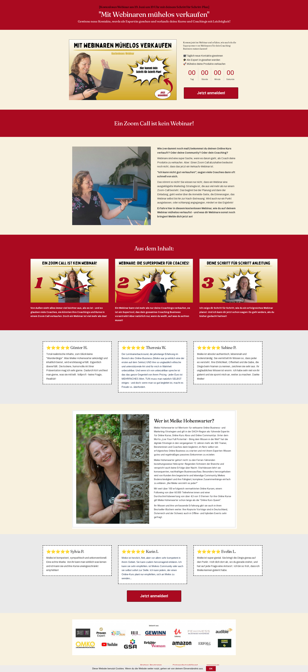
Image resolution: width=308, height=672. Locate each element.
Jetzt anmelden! (211, 93)
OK (211, 668)
